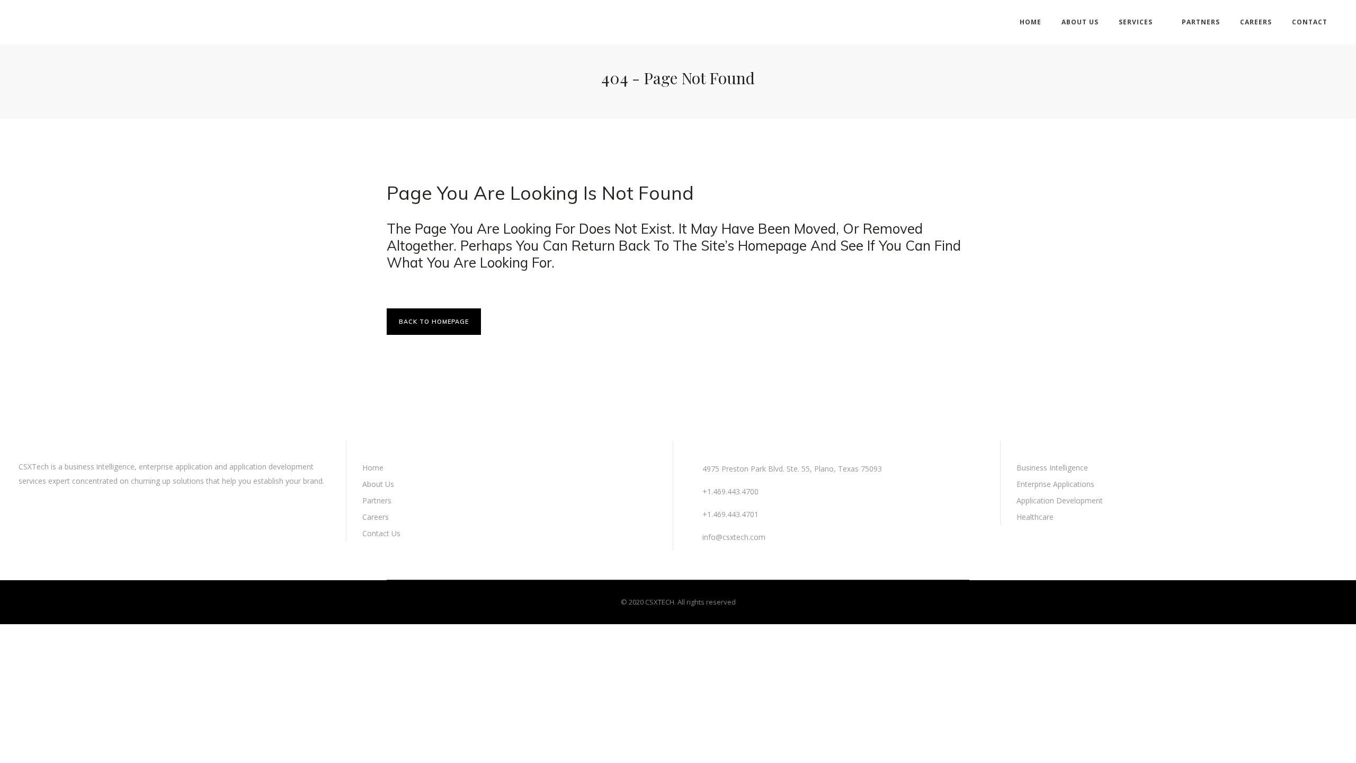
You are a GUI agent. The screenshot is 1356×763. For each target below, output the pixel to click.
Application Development (1059, 500)
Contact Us (381, 533)
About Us (378, 484)
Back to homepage (434, 321)
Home (372, 468)
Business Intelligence (1052, 468)
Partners (376, 500)
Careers (375, 517)
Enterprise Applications (1055, 484)
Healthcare (1035, 517)
